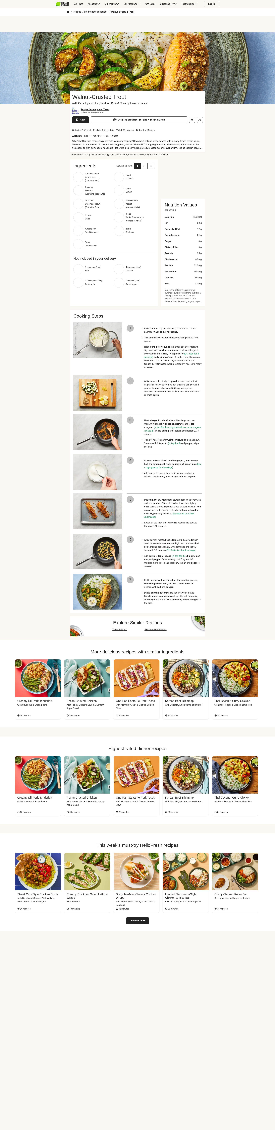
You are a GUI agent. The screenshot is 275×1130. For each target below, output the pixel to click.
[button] (113, 166)
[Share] (200, 120)
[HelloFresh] (62, 4)
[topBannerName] (137, 24)
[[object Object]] (192, 120)
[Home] (68, 12)
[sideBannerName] (183, 177)
